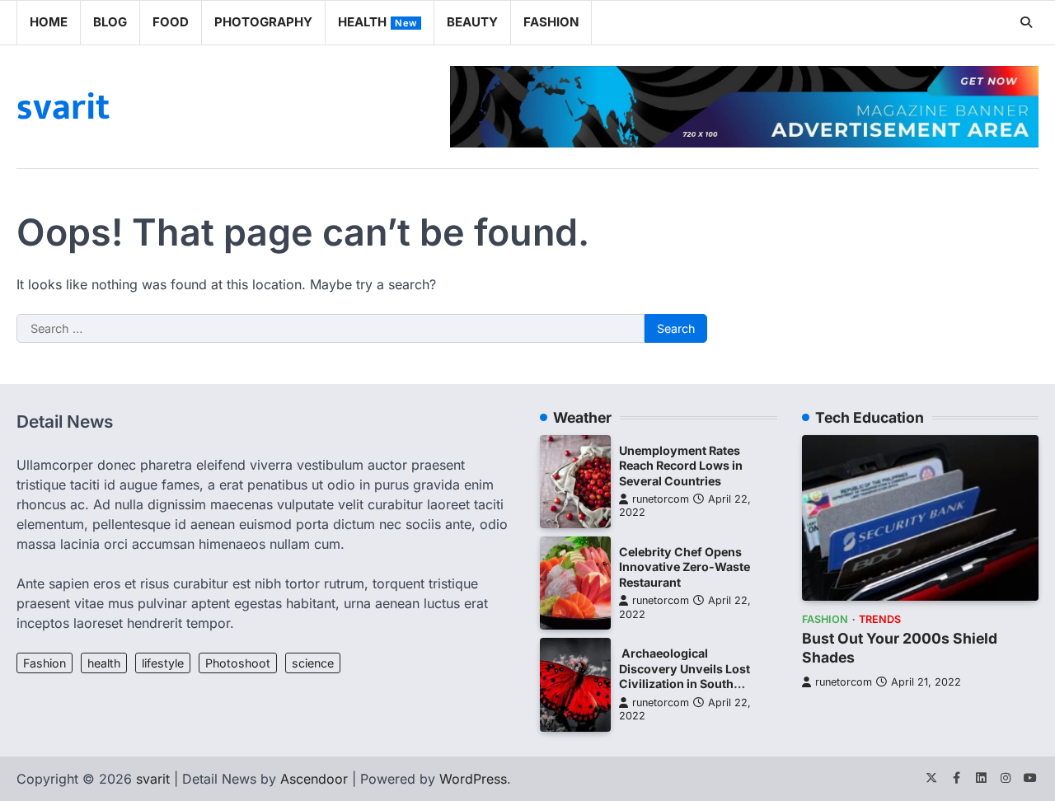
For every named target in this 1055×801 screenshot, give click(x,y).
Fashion (551, 22)
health (103, 663)
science (313, 663)
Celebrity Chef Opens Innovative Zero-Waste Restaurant (684, 567)
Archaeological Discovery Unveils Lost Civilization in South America (684, 676)
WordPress (473, 779)
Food (170, 22)
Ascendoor (314, 779)
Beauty (472, 22)
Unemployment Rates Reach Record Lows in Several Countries (681, 465)
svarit (63, 107)
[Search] (1026, 22)
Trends (880, 619)
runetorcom (660, 499)
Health (377, 22)
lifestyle (163, 663)
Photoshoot (237, 663)
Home (49, 22)
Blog (110, 22)
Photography (263, 22)
